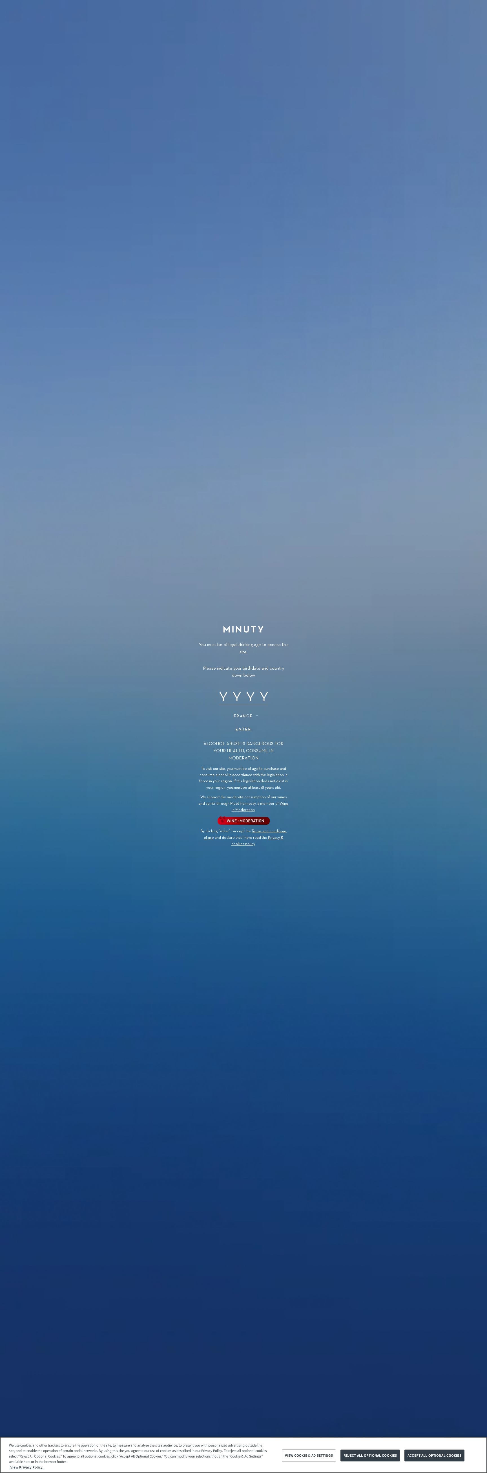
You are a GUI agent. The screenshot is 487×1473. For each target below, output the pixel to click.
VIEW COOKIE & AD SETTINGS (309, 1455)
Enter (243, 729)
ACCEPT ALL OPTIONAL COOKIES (434, 1455)
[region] (243, 1455)
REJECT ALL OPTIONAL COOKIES (370, 1455)
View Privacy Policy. (26, 1467)
